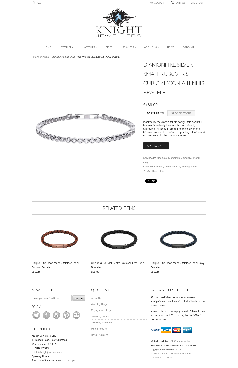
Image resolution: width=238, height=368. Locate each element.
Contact (188, 47)
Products (44, 56)
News (170, 47)
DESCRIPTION (155, 113)
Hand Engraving (99, 334)
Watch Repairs (99, 328)
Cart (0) (180, 2)
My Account (158, 2)
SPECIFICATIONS (181, 113)
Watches (90, 47)
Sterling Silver (189, 166)
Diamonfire (174, 158)
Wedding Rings (99, 304)
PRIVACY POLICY (159, 353)
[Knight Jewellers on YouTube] (57, 319)
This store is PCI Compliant (163, 357)
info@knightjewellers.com (48, 352)
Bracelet (158, 166)
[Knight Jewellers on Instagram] (76, 319)
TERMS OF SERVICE (181, 353)
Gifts (109, 47)
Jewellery (67, 47)
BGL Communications (180, 341)
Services (129, 47)
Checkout (197, 2)
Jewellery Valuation (101, 322)
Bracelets (162, 158)
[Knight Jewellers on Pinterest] (67, 319)
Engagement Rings (101, 310)
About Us (151, 47)
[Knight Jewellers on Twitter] (37, 319)
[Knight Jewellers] (119, 23)
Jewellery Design (100, 316)
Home (47, 47)
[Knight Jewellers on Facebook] (47, 319)
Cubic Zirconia (172, 166)
